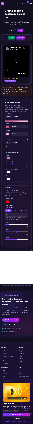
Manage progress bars (7, 357)
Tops (20, 356)
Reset (12, 30)
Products (5, 363)
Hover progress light (12, 169)
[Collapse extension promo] (29, 381)
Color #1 (7, 123)
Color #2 (7, 131)
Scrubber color (9, 199)
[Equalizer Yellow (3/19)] (8, 421)
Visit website (16, 418)
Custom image (9, 205)
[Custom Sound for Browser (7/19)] (13, 421)
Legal (20, 371)
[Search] (18, 3)
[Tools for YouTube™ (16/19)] (24, 421)
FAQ (3, 371)
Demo (4, 360)
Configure (5, 353)
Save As (20, 37)
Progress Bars (23, 351)
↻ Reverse (8, 142)
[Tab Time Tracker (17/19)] (25, 421)
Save (11, 37)
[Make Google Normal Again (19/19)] (28, 421)
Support (4, 373)
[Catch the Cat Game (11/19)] (18, 421)
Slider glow (9, 155)
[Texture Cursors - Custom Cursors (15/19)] (23, 421)
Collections (22, 353)
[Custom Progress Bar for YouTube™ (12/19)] (19, 421)
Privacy (21, 373)
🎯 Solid (8, 116)
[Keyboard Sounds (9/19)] (15, 421)
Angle (6, 138)
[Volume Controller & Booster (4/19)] (9, 421)
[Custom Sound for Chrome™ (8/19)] (14, 421)
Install (4, 351)
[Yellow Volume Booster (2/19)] (6, 421)
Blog (3, 376)
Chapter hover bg (11, 176)
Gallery (15, 210)
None (20, 210)
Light (20, 30)
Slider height (10, 162)
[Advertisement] (16, 267)
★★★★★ (19, 89)
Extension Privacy (24, 376)
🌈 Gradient (16, 116)
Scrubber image (9, 207)
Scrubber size (9, 222)
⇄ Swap (15, 142)
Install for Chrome (10, 80)
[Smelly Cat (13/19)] (20, 421)
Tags (20, 361)
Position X (7, 237)
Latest (21, 359)
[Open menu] (31, 3)
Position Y (7, 230)
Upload (8, 210)
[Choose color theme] (22, 3)
